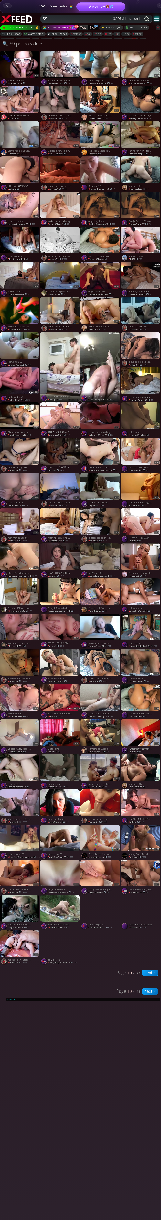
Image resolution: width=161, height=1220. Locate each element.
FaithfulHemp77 (19, 329)
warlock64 (57, 118)
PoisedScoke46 (140, 681)
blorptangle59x (18, 646)
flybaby (55, 399)
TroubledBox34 (18, 716)
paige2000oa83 (98, 892)
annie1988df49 (58, 153)
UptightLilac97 (58, 540)
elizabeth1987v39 (140, 294)
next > (150, 972)
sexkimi (16, 189)
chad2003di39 (138, 470)
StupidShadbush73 (141, 83)
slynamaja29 (17, 153)
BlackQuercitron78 (20, 787)
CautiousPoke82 (59, 681)
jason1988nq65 (18, 751)
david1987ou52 (58, 224)
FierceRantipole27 (100, 927)
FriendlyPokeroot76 (19, 435)
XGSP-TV (15, 118)
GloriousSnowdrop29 (101, 224)
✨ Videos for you (111, 27)
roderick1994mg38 (100, 716)
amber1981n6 (138, 892)
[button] (156, 18)
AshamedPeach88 (140, 435)
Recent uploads (138, 27)
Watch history (36, 34)
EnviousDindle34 (19, 400)
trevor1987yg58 (99, 259)
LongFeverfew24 (18, 927)
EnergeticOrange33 (141, 400)
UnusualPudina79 (19, 365)
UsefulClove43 (18, 505)
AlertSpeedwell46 (20, 259)
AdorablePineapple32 (102, 576)
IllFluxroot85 (137, 505)
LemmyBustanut (99, 857)
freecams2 (137, 576)
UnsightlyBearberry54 (101, 189)
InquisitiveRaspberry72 (62, 611)
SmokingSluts (139, 189)
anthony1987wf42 (140, 118)
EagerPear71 (97, 505)
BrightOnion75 (58, 787)
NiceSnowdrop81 (140, 153)
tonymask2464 (59, 435)
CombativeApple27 (141, 611)
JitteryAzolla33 (18, 83)
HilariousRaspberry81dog (104, 470)
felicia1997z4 (97, 787)
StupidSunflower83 (60, 857)
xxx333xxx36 (98, 118)
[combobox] (91, 19)
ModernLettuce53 (59, 927)
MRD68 (55, 716)
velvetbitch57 (97, 611)
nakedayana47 (98, 751)
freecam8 (97, 329)
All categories (59, 34)
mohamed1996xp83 (100, 435)
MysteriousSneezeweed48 (23, 857)
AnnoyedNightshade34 (143, 646)
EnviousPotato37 (140, 224)
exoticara (95, 153)
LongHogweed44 (19, 294)
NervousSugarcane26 (21, 224)
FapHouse (137, 857)
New (93, 27)
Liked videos (13, 34)
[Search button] (147, 19)
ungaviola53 (57, 294)
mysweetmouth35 (20, 611)
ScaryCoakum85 (59, 83)
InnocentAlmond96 (100, 83)
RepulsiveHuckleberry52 (23, 576)
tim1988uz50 (138, 716)
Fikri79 (135, 259)
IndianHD (55, 751)
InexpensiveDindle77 (101, 294)
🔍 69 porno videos (22, 43)
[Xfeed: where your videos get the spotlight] (20, 19)
